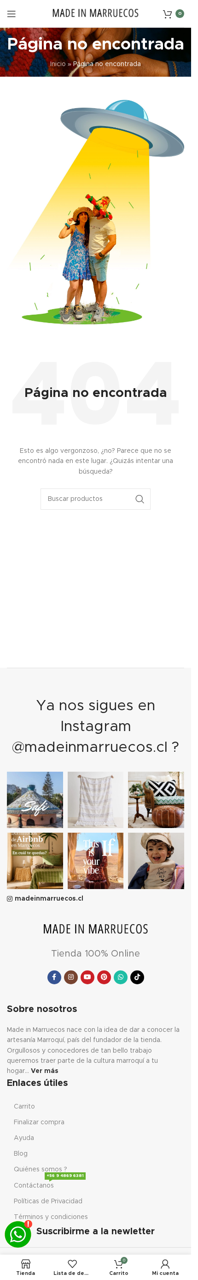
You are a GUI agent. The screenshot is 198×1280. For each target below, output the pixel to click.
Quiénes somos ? (40, 1169)
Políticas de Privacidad (48, 1201)
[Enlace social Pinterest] (104, 977)
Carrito (24, 1106)
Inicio (58, 64)
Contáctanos (49, 1183)
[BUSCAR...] (140, 499)
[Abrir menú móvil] (11, 14)
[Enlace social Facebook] (54, 977)
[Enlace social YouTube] (87, 977)
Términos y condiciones (51, 1217)
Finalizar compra (39, 1122)
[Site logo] (96, 13)
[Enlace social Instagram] (71, 977)
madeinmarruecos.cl (49, 899)
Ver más (44, 1071)
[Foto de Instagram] (35, 800)
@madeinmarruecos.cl (90, 747)
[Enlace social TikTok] (137, 977)
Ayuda (24, 1138)
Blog (21, 1154)
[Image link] (96, 929)
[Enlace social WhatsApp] (121, 977)
